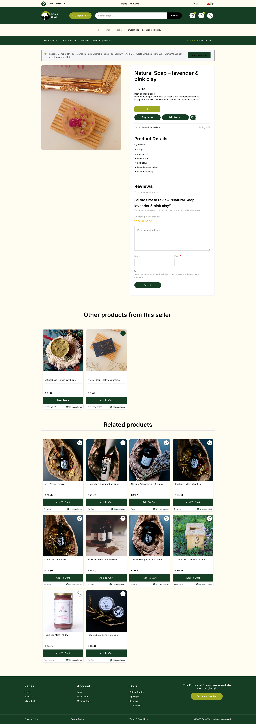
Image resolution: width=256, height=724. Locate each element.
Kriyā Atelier (178, 584)
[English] (208, 3)
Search (174, 15)
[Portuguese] (212, 3)
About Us (134, 3)
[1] (192, 16)
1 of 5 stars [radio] (135, 221)
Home (124, 3)
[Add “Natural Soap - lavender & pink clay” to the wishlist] (192, 117)
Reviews (85, 40)
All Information (50, 40)
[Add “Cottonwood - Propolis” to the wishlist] (79, 518)
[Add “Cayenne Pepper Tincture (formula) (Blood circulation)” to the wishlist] (166, 518)
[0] (201, 16)
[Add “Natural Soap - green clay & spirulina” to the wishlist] (79, 333)
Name (138, 256)
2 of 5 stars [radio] (139, 221)
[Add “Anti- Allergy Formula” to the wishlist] (79, 442)
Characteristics (69, 40)
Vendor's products (102, 40)
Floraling (47, 509)
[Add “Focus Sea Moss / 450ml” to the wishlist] (79, 593)
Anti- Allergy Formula (54, 484)
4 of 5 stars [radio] (146, 221)
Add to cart (175, 117)
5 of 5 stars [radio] (150, 221)
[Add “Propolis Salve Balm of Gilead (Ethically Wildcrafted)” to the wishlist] (122, 593)
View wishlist (199, 55)
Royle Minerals (49, 660)
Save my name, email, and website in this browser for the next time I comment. (167, 276)
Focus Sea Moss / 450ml (56, 635)
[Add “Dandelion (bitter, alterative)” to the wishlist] (209, 442)
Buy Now (147, 117)
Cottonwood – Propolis (55, 559)
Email (177, 256)
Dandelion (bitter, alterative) (188, 484)
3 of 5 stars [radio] (143, 221)
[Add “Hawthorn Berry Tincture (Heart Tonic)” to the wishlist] (122, 518)
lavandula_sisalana (151, 127)
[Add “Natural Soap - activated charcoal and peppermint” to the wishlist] (122, 333)
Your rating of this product (147, 216)
